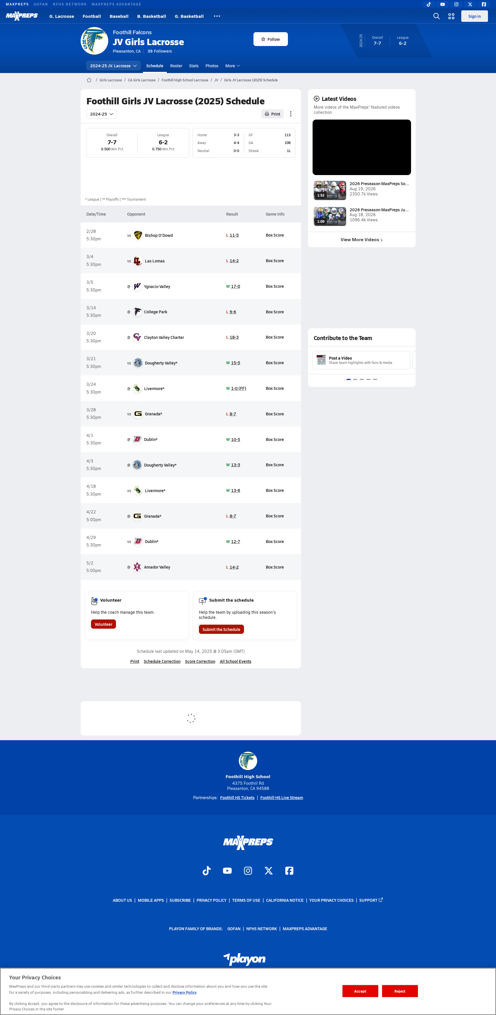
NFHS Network (70, 4)
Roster (176, 65)
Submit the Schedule (221, 629)
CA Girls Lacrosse (142, 80)
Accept (360, 991)
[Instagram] (456, 4)
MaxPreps (17, 4)
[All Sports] (217, 16)
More (230, 65)
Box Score (275, 235)
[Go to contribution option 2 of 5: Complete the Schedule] (355, 379)
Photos (212, 65)
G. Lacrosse (61, 16)
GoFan (41, 4)
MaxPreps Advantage (117, 4)
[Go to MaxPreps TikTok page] (206, 871)
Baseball (119, 16)
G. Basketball (189, 16)
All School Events (235, 661)
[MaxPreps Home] (22, 16)
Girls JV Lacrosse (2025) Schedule (251, 80)
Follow (274, 39)
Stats (194, 65)
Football (92, 16)
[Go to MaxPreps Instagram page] (248, 871)
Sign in (474, 16)
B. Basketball (151, 16)
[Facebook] (484, 4)
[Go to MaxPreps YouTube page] (227, 871)
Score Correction (200, 661)
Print (275, 114)
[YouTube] (442, 4)
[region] (248, 991)
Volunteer (103, 624)
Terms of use (246, 900)
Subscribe (180, 900)
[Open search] (436, 16)
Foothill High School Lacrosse (185, 80)
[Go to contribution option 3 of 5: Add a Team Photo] (362, 379)
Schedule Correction (162, 661)
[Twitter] (470, 4)
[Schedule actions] (290, 113)
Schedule (154, 65)
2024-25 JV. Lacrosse (110, 65)
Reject (400, 991)
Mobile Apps (151, 900)
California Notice (285, 900)
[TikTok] (429, 4)
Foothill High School (248, 776)
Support (368, 900)
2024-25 (98, 114)
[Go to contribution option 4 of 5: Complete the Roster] (368, 379)
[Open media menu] (451, 16)
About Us (122, 900)
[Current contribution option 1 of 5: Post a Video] (348, 379)
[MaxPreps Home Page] (89, 80)
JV (216, 80)
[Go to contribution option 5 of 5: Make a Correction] (375, 379)
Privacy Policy (211, 900)
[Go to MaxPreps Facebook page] (289, 871)
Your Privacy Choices (331, 900)
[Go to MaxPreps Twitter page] (268, 871)
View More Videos (360, 239)
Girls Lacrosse (111, 80)
